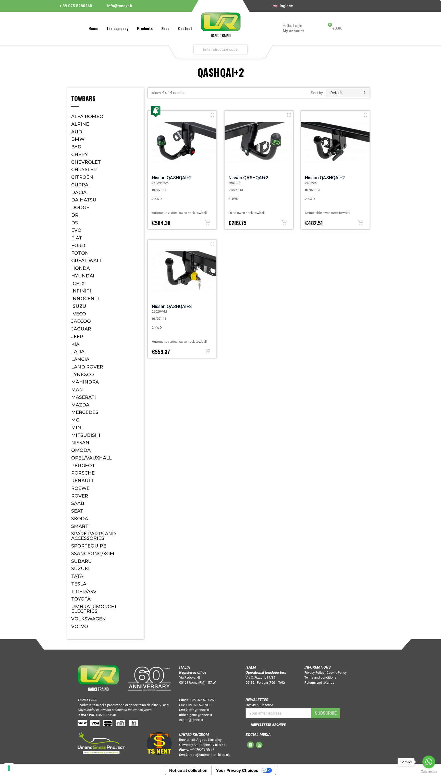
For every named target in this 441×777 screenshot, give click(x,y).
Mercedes (84, 412)
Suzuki (80, 568)
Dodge (80, 207)
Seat (77, 511)
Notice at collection (188, 770)
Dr (74, 215)
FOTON (80, 253)
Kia (75, 344)
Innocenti (85, 298)
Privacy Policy (314, 672)
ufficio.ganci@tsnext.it (195, 715)
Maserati (83, 397)
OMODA (81, 450)
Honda (80, 268)
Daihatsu (83, 200)
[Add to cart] (207, 222)
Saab (77, 503)
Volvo (79, 626)
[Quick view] (212, 115)
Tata (77, 576)
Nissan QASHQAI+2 (172, 177)
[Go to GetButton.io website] (429, 771)
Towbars (83, 99)
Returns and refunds (319, 682)
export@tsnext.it (191, 720)
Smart (79, 526)
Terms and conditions (320, 677)
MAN (77, 389)
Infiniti (81, 291)
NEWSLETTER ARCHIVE (268, 725)
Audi (77, 132)
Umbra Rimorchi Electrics (93, 609)
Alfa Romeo (87, 116)
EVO (76, 230)
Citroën (82, 177)
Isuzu (78, 306)
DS (74, 223)
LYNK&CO (82, 374)
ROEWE (80, 488)
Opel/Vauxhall (91, 458)
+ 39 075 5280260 (75, 6)
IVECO (78, 314)
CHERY (79, 154)
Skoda (79, 518)
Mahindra (85, 382)
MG (75, 420)
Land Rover (87, 367)
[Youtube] (317, 5)
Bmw (77, 139)
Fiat (76, 238)
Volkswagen (88, 619)
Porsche (83, 473)
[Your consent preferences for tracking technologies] (9, 768)
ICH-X (77, 283)
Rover (79, 496)
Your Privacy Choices (237, 770)
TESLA (78, 584)
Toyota (81, 599)
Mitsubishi (85, 435)
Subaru (81, 561)
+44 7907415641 (202, 749)
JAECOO (81, 321)
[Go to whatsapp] (428, 762)
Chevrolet (86, 162)
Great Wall (86, 260)
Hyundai (82, 276)
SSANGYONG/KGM (92, 553)
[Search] (259, 49)
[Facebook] (310, 5)
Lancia (80, 359)
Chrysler (84, 169)
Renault (82, 480)
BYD (76, 147)
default (336, 93)
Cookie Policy (337, 672)
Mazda (80, 405)
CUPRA (79, 185)
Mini (77, 427)
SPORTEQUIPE (88, 546)
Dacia (79, 192)
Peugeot (83, 465)
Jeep (77, 336)
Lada (77, 351)
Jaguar (81, 329)
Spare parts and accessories (93, 536)
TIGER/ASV (83, 591)
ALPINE (80, 124)
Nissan (80, 442)
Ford (78, 245)
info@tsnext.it (119, 6)
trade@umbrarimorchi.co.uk (209, 755)
